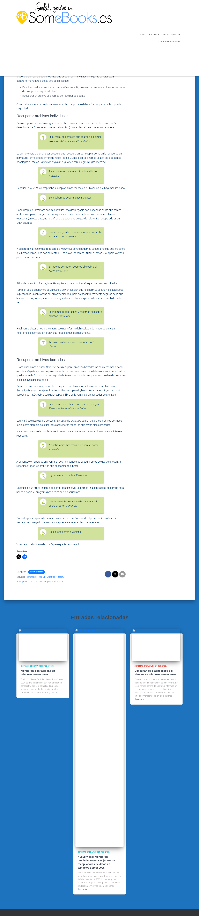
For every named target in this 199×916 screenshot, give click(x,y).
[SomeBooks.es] (63, 38)
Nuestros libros (171, 34)
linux (35, 581)
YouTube (153, 34)
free (19, 581)
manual (42, 581)
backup (42, 577)
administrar (32, 577)
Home (142, 34)
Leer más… (55, 692)
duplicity (60, 577)
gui (30, 581)
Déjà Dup (51, 577)
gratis (24, 581)
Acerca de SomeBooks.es (168, 42)
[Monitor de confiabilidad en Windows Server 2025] (43, 645)
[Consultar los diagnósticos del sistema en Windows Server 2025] (156, 645)
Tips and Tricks (36, 572)
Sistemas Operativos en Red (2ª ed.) (37, 666)
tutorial (62, 581)
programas (52, 581)
